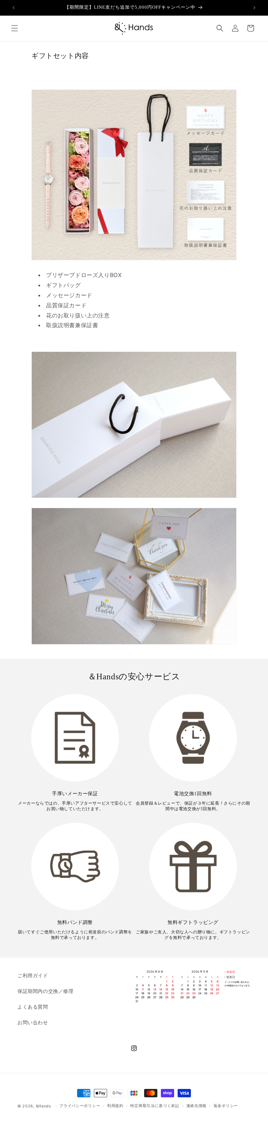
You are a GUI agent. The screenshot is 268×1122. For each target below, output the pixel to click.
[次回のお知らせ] (254, 7)
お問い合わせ (32, 1022)
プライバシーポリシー (79, 1105)
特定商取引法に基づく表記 (154, 1105)
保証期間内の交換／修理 (45, 991)
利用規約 (115, 1105)
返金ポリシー (226, 1105)
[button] (14, 28)
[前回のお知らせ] (13, 7)
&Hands (43, 1106)
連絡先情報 (196, 1105)
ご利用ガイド (32, 975)
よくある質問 (32, 1007)
